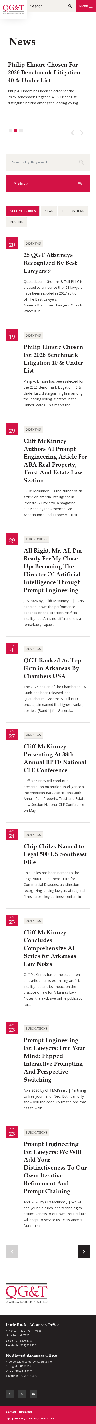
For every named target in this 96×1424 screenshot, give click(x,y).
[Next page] (84, 1251)
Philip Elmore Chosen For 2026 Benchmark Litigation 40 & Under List (44, 72)
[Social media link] (10, 1394)
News (48, 211)
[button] (86, 6)
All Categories (23, 211)
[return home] (13, 9)
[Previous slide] (81, 133)
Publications (73, 211)
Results (16, 222)
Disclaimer (25, 1412)
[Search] (70, 6)
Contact (11, 1412)
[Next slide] (72, 133)
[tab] (10, 130)
